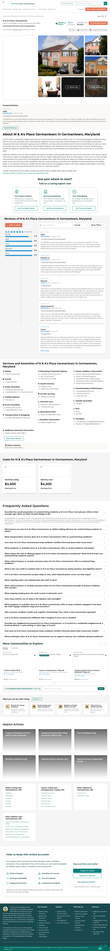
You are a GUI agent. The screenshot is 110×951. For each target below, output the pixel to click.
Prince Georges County (48, 806)
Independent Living (83, 796)
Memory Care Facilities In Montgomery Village (17, 823)
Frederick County (46, 798)
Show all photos (97, 87)
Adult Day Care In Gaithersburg (15, 834)
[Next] (105, 644)
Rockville (8, 804)
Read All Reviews (10, 128)
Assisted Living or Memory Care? (54, 759)
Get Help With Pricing (98, 23)
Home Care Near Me (100, 925)
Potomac (8, 801)
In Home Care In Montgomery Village (17, 826)
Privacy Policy (43, 930)
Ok (100, 948)
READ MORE (45, 351)
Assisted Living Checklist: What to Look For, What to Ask (54, 734)
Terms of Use (19, 936)
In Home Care (81, 793)
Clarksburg (9, 793)
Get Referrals (61, 920)
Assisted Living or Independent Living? (90, 760)
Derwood (8, 798)
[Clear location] (96, 688)
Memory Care (7, 109)
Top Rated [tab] (14, 648)
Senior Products (44, 923)
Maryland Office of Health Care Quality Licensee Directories (26, 173)
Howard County (46, 801)
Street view (74, 87)
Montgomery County (47, 793)
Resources (42, 920)
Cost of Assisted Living (86, 733)
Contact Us (79, 930)
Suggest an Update (87, 871)
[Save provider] (105, 16)
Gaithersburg (9, 796)
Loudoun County (46, 796)
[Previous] (100, 644)
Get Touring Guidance (84, 208)
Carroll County (45, 804)
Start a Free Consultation (96, 9)
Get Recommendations (55, 208)
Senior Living (6, 16)
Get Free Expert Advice (26, 208)
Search (101, 688)
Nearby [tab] (5, 648)
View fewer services (13, 438)
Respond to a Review (87, 876)
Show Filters (96, 225)
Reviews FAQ (79, 925)
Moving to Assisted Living (16, 759)
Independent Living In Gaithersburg (16, 832)
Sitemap (42, 925)
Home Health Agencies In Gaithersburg (17, 837)
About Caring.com (81, 911)
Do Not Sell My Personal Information (44, 934)
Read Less (36, 699)
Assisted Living (17, 29)
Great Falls (9, 806)
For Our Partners (63, 923)
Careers (77, 927)
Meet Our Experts (81, 914)
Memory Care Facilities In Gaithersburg (17, 829)
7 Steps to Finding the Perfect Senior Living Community (18, 734)
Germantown (22, 16)
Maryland (14, 16)
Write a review (14, 225)
